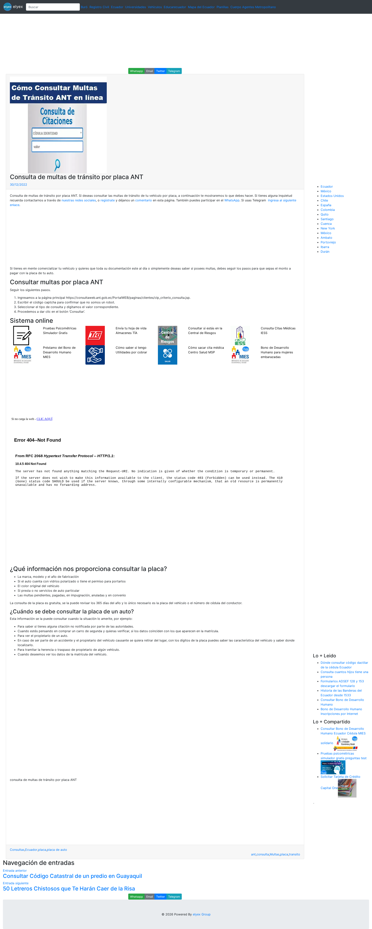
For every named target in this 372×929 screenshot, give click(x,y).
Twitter (160, 71)
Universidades (135, 7)
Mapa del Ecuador (201, 7)
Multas (274, 854)
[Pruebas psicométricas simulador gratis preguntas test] (333, 767)
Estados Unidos (332, 196)
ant (253, 854)
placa (42, 850)
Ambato (326, 238)
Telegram (174, 71)
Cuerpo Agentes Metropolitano (253, 7)
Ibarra (325, 247)
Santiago (327, 219)
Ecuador (117, 7)
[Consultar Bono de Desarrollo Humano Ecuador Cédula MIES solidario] (345, 743)
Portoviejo (328, 242)
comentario (143, 200)
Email (149, 71)
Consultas (17, 850)
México (326, 191)
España (326, 205)
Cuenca (326, 224)
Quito (325, 214)
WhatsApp (231, 200)
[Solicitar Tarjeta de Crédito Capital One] (347, 788)
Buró (84, 7)
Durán (325, 251)
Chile (324, 200)
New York (328, 228)
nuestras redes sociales (79, 200)
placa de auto (57, 850)
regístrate (107, 200)
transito (294, 854)
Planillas (222, 7)
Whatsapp (136, 71)
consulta (263, 854)
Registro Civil (99, 7)
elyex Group (202, 914)
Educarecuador (175, 7)
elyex (17, 6)
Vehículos (155, 7)
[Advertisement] (116, 41)
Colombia (328, 210)
